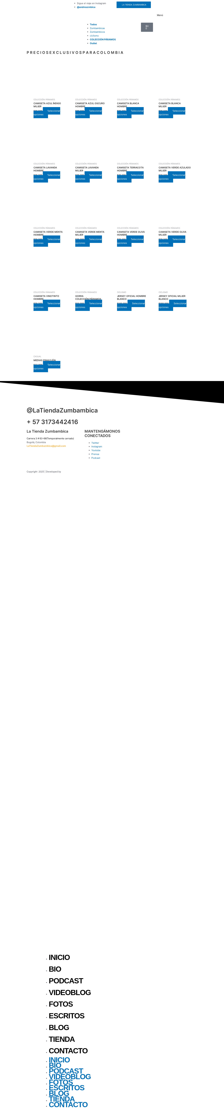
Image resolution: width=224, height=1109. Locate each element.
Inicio (59, 957)
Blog (59, 1027)
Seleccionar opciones (47, 112)
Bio (55, 969)
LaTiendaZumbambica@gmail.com (46, 445)
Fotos (61, 1004)
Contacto (68, 1051)
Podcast (66, 981)
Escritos (66, 1016)
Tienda (62, 1039)
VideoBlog (70, 992)
